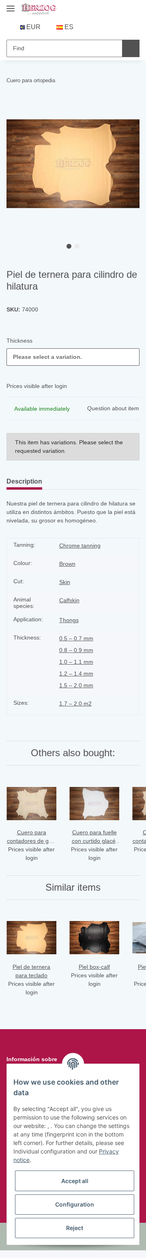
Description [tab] (24, 481)
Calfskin (69, 600)
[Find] (131, 48)
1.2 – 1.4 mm (76, 673)
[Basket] (117, 27)
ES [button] (68, 26)
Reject (74, 1227)
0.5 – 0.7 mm (76, 638)
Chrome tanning (80, 545)
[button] (92, 27)
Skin (64, 582)
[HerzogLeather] (38, 9)
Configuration (74, 1204)
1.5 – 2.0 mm (76, 685)
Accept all (74, 1180)
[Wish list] (104, 27)
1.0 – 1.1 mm (76, 662)
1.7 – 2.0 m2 (75, 703)
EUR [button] (33, 26)
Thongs (69, 620)
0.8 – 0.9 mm (76, 650)
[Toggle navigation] (10, 5)
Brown (67, 564)
